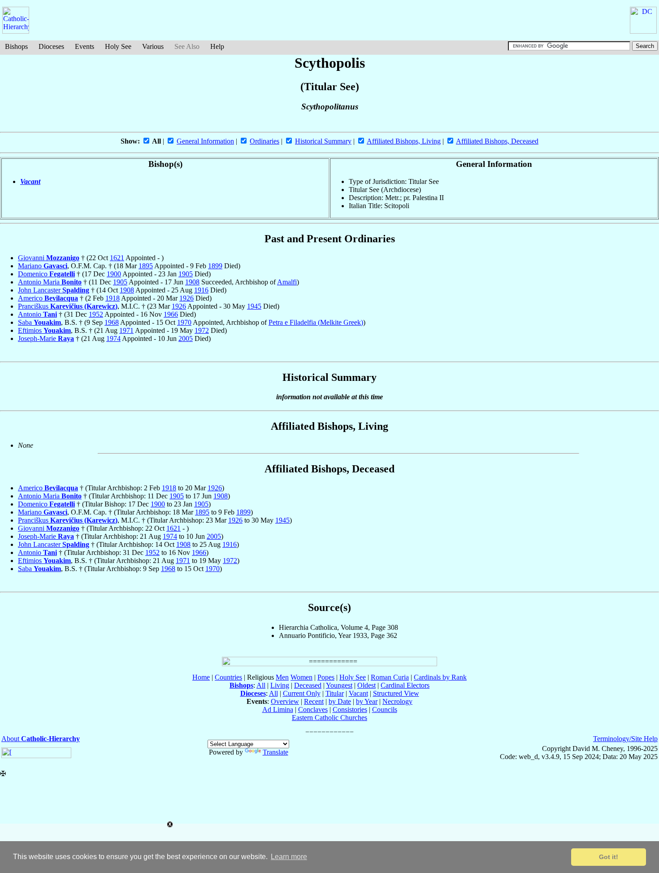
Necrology (397, 701)
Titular (334, 693)
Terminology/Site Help (625, 738)
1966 (171, 314)
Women (301, 677)
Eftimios (44, 330)
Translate (275, 752)
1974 (113, 338)
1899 (215, 266)
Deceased (307, 685)
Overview (285, 701)
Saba (39, 322)
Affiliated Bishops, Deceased (497, 141)
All (260, 685)
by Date (340, 701)
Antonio (37, 314)
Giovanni (48, 258)
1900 (114, 274)
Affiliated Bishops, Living (404, 141)
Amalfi (287, 282)
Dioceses (51, 46)
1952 (96, 314)
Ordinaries (264, 141)
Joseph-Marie (46, 338)
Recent (314, 701)
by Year (366, 701)
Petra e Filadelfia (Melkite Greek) (316, 322)
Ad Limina (277, 709)
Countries (228, 677)
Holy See (118, 46)
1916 (201, 290)
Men (282, 677)
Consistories (350, 709)
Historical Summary (323, 141)
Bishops (16, 46)
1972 (202, 330)
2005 (185, 338)
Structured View (396, 693)
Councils (384, 709)
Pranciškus (67, 306)
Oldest (366, 685)
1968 (111, 322)
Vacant (30, 181)
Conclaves (313, 709)
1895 (146, 266)
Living (279, 685)
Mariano (42, 266)
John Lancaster (53, 290)
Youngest (339, 685)
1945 (254, 306)
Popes (325, 677)
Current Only (302, 693)
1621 (117, 258)
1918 (112, 298)
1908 (192, 282)
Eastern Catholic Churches (329, 717)
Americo (48, 298)
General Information (205, 141)
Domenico (46, 274)
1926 (186, 298)
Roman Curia (390, 677)
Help (217, 46)
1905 (185, 274)
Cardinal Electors (405, 685)
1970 (184, 322)
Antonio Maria (50, 282)
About (40, 738)
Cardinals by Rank (440, 677)
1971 (126, 330)
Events (84, 46)
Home (201, 677)
